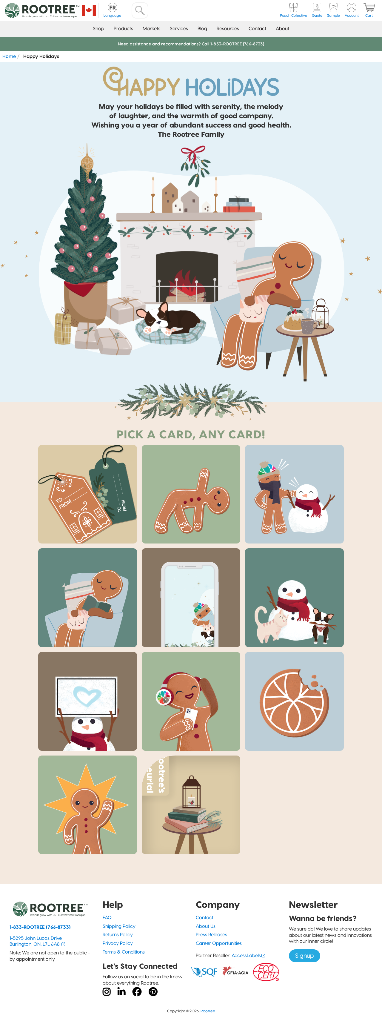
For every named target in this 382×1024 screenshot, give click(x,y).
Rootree (208, 1011)
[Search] (140, 10)
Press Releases (211, 934)
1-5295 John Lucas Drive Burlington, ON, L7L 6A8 (36, 941)
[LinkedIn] (121, 992)
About (282, 28)
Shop (98, 28)
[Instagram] (106, 992)
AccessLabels (246, 955)
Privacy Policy (118, 943)
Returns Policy (118, 934)
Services (179, 28)
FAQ (107, 917)
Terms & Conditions (124, 952)
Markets (151, 28)
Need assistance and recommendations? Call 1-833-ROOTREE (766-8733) (191, 44)
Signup (304, 955)
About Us (205, 926)
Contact (257, 28)
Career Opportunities (219, 943)
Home (9, 56)
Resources (228, 28)
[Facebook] (137, 992)
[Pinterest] (153, 992)
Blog (202, 28)
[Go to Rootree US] (89, 10)
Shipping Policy (119, 926)
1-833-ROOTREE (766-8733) (40, 927)
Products (123, 28)
